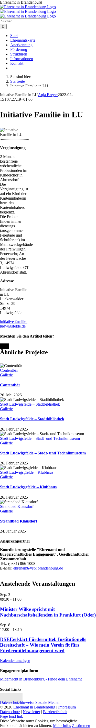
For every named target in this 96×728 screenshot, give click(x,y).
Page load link (11, 716)
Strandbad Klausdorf (17, 506)
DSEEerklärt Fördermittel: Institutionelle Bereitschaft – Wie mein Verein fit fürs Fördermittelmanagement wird (43, 645)
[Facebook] (8, 698)
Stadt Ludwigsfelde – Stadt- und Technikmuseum (40, 438)
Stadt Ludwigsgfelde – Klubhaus (26, 472)
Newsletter (31, 712)
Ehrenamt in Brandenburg (34, 707)
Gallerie (6, 375)
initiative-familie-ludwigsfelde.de (13, 323)
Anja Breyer (48, 94)
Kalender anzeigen (15, 660)
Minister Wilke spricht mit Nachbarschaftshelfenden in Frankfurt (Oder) (48, 612)
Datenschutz (10, 712)
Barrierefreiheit (55, 712)
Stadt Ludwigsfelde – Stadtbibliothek (30, 404)
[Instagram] (3, 698)
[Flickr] (14, 698)
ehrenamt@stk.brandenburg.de (38, 568)
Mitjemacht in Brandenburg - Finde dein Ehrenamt (41, 679)
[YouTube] (20, 698)
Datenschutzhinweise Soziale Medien (30, 702)
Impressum (67, 707)
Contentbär (9, 370)
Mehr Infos (62, 725)
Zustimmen (81, 725)
